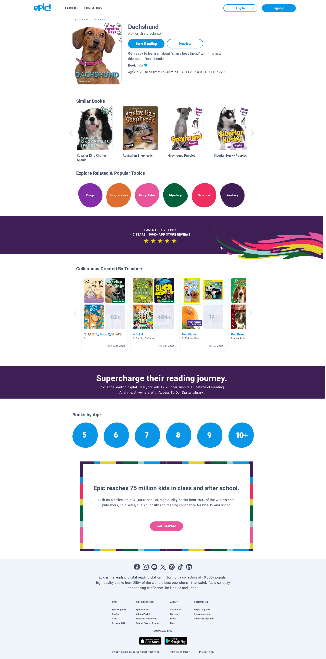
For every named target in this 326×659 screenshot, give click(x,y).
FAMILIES (71, 8)
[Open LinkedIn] (189, 567)
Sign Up (279, 8)
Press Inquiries (202, 614)
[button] (105, 313)
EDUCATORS (93, 8)
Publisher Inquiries (204, 618)
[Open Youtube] (154, 567)
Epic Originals (119, 609)
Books (85, 19)
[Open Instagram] (146, 567)
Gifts (114, 618)
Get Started (166, 526)
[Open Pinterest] (172, 567)
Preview (185, 43)
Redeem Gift (118, 623)
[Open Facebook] (137, 567)
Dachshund (99, 19)
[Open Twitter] (163, 567)
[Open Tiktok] (180, 567)
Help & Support (202, 609)
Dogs (75, 19)
